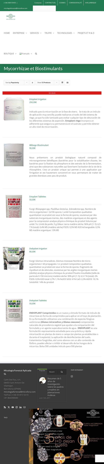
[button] (36, 53)
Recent (52, 372)
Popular (42, 370)
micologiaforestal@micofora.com (15, 8)
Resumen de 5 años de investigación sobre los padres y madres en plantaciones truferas (56, 387)
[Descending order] (32, 82)
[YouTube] (13, 407)
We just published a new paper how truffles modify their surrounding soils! (51, 434)
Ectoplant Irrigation (37, 99)
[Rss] (5, 407)
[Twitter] (9, 407)
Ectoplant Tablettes (37, 196)
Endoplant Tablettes (38, 300)
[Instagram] (17, 407)
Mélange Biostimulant (39, 145)
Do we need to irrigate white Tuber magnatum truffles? (50, 449)
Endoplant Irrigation (38, 248)
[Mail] (24, 407)
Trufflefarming (46, 409)
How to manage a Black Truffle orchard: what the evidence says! (51, 418)
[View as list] (67, 82)
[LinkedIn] (21, 407)
